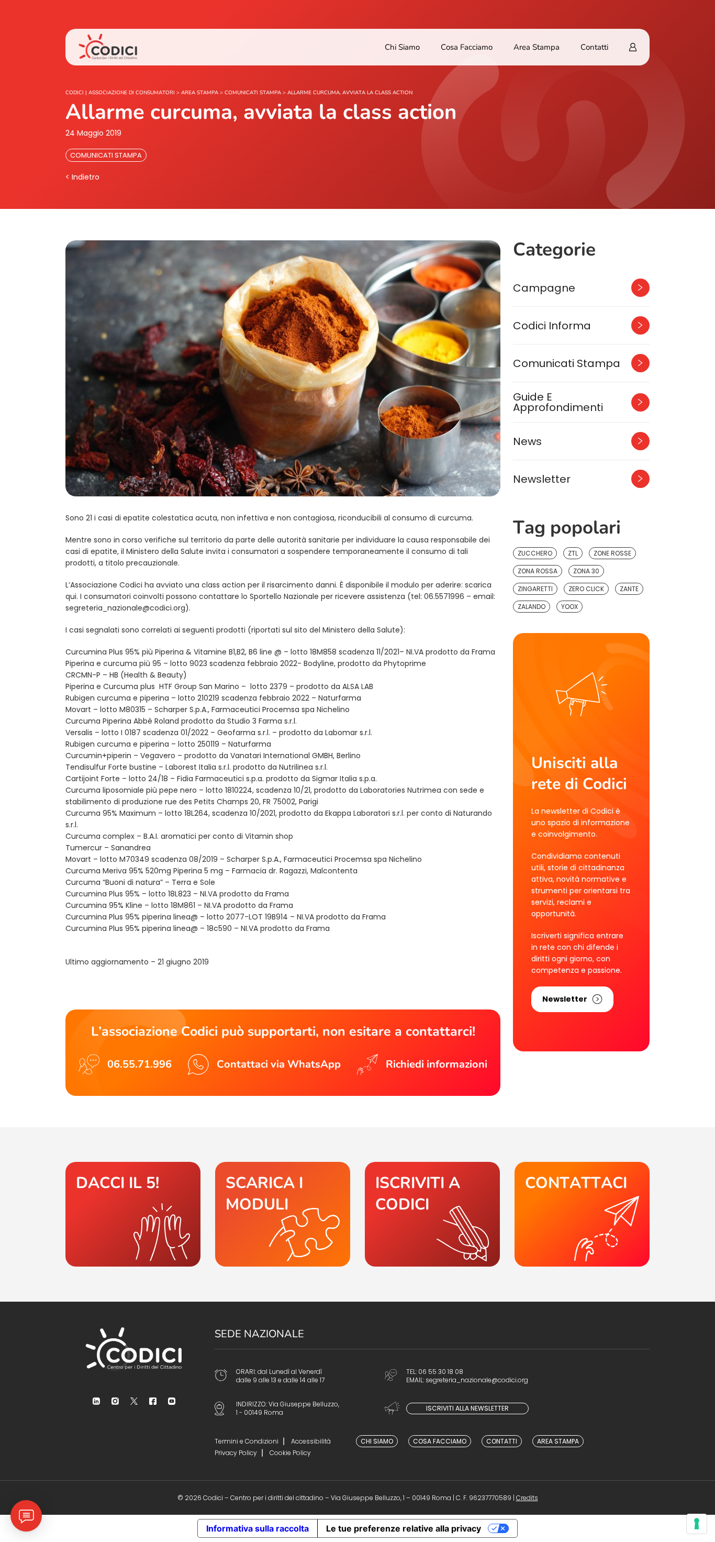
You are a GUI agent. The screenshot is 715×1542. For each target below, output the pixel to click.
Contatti (594, 47)
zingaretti (535, 588)
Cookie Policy (290, 1452)
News (527, 441)
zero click (586, 588)
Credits (527, 1497)
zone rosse (612, 553)
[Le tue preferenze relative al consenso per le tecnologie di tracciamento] (697, 1524)
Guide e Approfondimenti (558, 402)
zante (629, 588)
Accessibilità (311, 1441)
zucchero (535, 553)
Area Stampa (536, 47)
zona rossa (537, 571)
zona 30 (586, 571)
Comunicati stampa (106, 155)
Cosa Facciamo (467, 47)
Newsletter (542, 479)
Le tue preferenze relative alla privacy (403, 1528)
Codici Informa (552, 325)
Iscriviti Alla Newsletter (467, 1408)
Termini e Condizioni (246, 1441)
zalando (531, 606)
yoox (569, 606)
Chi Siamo (402, 47)
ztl (573, 553)
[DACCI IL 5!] (132, 1214)
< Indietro (82, 177)
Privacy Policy (236, 1452)
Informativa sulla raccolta (257, 1528)
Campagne (544, 288)
